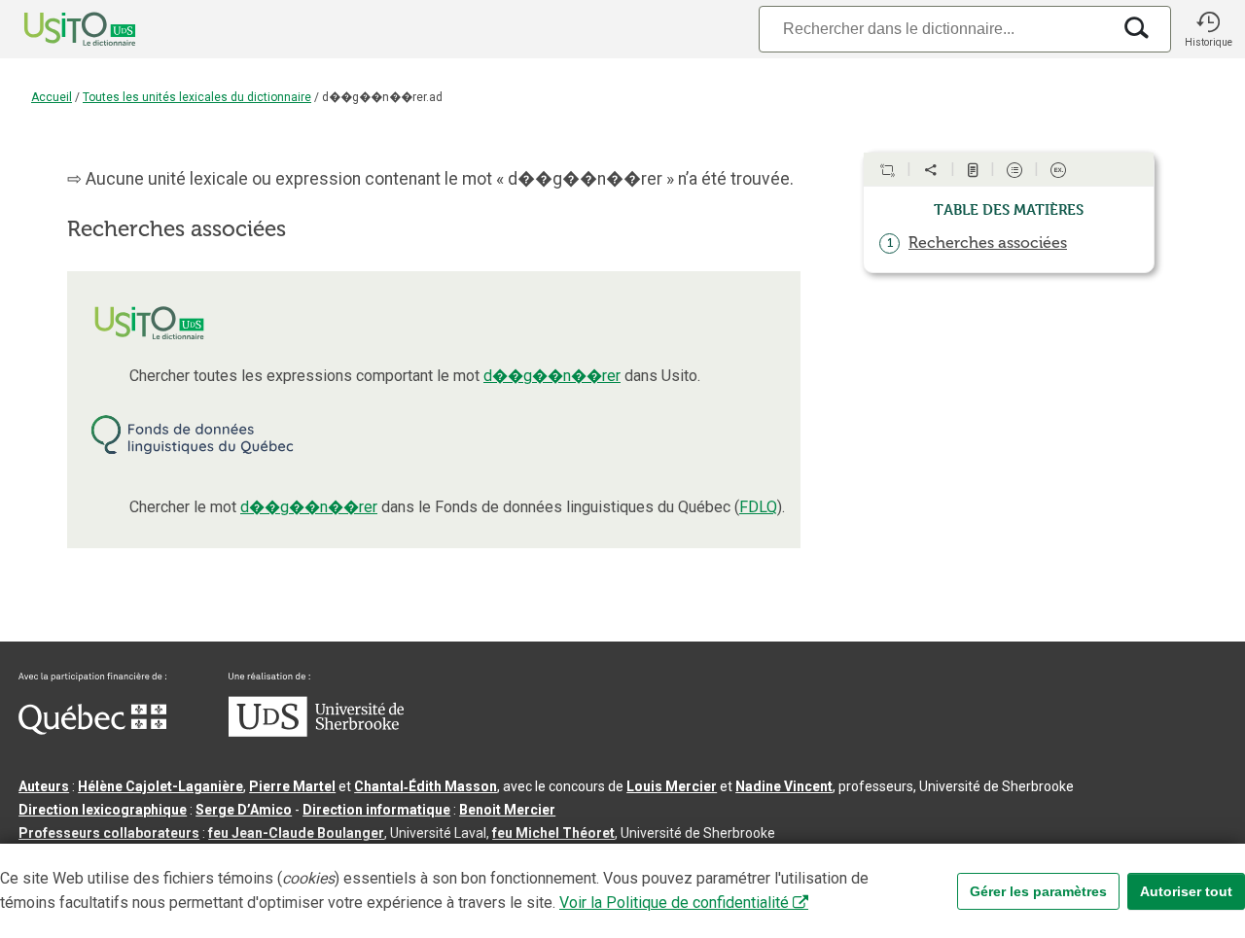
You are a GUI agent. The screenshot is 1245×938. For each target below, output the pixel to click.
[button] (1208, 29)
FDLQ (758, 507)
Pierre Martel (292, 786)
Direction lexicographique (102, 809)
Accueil (51, 97)
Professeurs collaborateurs (108, 833)
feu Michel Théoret (553, 833)
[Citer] (887, 170)
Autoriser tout (1186, 891)
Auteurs (43, 786)
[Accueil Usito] (58, 29)
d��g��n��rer (552, 375)
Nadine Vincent (784, 786)
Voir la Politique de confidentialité (674, 902)
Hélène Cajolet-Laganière (160, 786)
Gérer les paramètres (1038, 891)
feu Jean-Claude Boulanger (296, 833)
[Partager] (931, 170)
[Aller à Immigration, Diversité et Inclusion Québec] (92, 730)
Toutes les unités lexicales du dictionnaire (197, 97)
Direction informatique (376, 809)
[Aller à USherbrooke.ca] (316, 732)
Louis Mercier (671, 786)
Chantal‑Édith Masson (425, 786)
